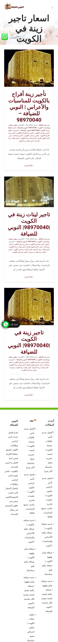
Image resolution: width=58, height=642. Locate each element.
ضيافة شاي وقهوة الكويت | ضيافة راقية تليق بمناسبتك (29, 560)
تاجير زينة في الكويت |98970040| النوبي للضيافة (29, 306)
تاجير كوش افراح (44, 138)
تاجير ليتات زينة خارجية (41, 249)
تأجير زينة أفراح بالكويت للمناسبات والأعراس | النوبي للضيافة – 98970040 (29, 68)
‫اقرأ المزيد (28, 165)
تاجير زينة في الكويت (31, 136)
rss (31, 420)
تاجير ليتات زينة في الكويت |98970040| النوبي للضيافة (29, 191)
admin (41, 125)
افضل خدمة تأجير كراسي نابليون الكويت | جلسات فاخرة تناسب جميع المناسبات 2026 (29, 493)
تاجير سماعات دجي (16, 136)
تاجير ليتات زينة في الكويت (22, 249)
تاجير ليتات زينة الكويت (28, 138)
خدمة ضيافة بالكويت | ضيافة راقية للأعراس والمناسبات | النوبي (28, 531)
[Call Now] (5, 324)
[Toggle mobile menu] (52, 7)
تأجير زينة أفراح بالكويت (25, 133)
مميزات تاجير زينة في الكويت (23, 252)
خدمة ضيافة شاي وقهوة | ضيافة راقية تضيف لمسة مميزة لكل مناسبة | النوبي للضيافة (28, 592)
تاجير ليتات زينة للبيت (26, 141)
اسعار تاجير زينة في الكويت (39, 244)
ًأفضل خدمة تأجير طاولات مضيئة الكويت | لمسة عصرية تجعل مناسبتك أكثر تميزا (29, 448)
